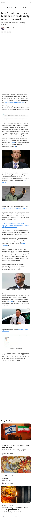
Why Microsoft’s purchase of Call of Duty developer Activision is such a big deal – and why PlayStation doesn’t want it (16, 225)
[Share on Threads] (8, 32)
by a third (10, 301)
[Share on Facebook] (2, 32)
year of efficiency (9, 102)
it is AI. (23, 269)
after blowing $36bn (19, 102)
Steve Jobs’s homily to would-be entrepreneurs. (15, 208)
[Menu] (30, 2)
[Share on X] (5, 32)
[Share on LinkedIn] (10, 32)
